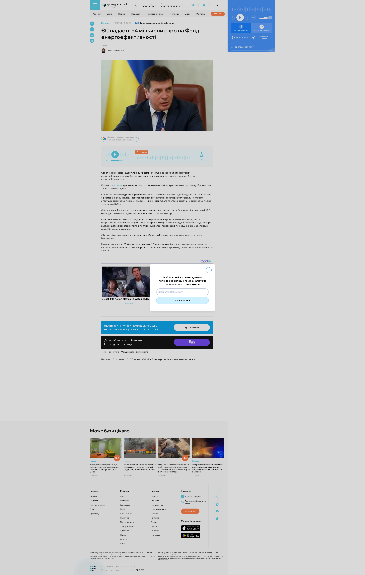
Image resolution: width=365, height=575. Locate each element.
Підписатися (182, 300)
